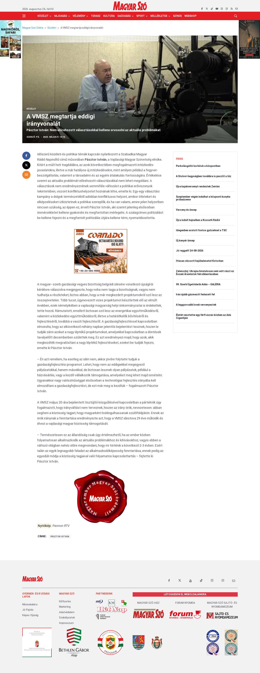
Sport (140, 15)
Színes (177, 15)
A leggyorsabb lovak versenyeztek (196, 304)
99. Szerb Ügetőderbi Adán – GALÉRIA (198, 284)
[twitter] (207, 9)
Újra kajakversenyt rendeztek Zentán (198, 186)
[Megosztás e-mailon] (26, 175)
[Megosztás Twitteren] (26, 165)
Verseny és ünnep (186, 209)
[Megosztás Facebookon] (26, 156)
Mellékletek (158, 15)
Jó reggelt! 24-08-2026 (189, 250)
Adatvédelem (66, 612)
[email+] (234, 581)
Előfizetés (65, 601)
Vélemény (79, 15)
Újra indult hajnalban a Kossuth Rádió (198, 220)
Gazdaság (124, 15)
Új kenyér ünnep (185, 240)
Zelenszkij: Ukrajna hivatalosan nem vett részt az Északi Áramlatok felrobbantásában (205, 273)
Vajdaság (60, 15)
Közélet (42, 15)
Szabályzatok (67, 617)
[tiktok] (212, 9)
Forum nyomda (185, 602)
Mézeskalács (29, 604)
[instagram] (222, 9)
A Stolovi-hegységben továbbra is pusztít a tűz (203, 176)
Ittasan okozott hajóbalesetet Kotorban (199, 260)
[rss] (231, 9)
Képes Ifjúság (30, 615)
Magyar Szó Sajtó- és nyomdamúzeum (222, 604)
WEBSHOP (190, 15)
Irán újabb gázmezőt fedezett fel (195, 294)
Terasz (95, 15)
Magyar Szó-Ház (148, 602)
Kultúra (109, 15)
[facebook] (202, 9)
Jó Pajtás (27, 609)
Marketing (65, 606)
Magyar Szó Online (32, 27)
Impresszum (66, 623)
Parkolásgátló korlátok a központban (198, 166)
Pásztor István (59, 536)
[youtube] (217, 9)
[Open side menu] (23, 16)
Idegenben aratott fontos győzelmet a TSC (201, 230)
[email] (236, 9)
